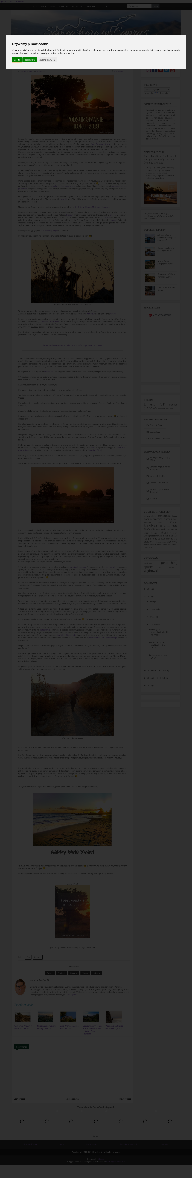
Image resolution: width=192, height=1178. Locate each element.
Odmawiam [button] (30, 60)
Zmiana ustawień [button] (47, 60)
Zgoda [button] (17, 60)
